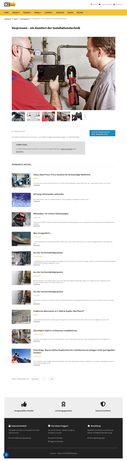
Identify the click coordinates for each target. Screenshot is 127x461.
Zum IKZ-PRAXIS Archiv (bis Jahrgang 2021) (101, 133)
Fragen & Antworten (56, 441)
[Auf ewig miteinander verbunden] (21, 200)
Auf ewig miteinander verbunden (48, 194)
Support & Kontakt (106, 4)
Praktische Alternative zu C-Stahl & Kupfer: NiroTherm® (58, 311)
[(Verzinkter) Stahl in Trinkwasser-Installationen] (21, 336)
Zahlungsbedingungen (96, 438)
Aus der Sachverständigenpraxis (48, 252)
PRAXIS (37, 12)
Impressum (53, 453)
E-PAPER (48, 12)
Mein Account (119, 4)
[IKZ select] (10, 6)
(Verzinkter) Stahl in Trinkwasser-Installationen (55, 330)
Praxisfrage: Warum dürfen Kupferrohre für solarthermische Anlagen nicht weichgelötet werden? (74, 351)
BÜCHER (80, 12)
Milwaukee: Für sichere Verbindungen (50, 213)
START (6, 12)
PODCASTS (60, 12)
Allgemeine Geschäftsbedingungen (67, 453)
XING (51, 379)
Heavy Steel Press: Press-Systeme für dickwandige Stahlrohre (61, 174)
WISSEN (15, 12)
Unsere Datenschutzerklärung (20, 438)
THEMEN (26, 12)
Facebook (34, 379)
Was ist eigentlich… (42, 233)
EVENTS (70, 12)
